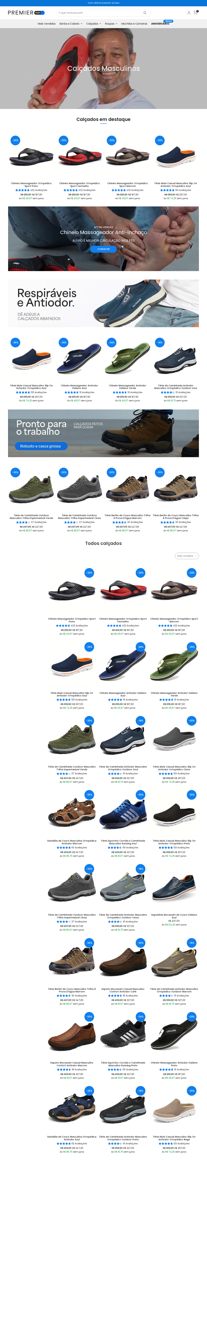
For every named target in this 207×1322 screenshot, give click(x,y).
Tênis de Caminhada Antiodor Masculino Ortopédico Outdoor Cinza (123, 916)
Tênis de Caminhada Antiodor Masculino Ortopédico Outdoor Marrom (174, 990)
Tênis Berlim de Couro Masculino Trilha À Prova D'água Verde (72, 1286)
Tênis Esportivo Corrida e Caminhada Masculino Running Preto (123, 1064)
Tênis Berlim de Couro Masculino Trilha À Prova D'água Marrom (127, 517)
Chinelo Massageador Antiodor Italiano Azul (79, 387)
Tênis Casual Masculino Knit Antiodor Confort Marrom (174, 1212)
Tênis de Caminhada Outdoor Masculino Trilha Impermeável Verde (31, 517)
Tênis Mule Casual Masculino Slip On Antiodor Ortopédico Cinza (174, 768)
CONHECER (103, 249)
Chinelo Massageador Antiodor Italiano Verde (127, 387)
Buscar (145, 13)
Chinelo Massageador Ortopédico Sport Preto (31, 185)
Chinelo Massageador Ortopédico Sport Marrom (127, 185)
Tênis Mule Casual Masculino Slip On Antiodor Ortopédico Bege (174, 1138)
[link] (103, 68)
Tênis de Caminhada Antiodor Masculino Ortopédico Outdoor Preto (123, 1138)
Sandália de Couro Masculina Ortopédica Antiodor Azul (71, 1138)
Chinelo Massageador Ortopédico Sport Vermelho (79, 185)
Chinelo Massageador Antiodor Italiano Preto (174, 1064)
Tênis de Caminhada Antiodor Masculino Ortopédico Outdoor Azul (175, 387)
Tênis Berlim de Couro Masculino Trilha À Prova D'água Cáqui (176, 517)
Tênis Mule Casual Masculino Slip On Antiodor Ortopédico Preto (174, 842)
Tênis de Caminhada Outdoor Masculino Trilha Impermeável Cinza (79, 517)
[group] (31, 190)
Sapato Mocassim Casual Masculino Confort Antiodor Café (122, 990)
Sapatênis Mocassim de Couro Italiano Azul (174, 916)
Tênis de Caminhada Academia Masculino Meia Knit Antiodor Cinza (174, 1286)
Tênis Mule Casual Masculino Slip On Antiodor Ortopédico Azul (175, 185)
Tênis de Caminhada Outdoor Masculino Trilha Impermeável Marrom (123, 1212)
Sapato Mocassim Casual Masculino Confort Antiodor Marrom (71, 1064)
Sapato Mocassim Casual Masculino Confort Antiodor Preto (122, 1286)
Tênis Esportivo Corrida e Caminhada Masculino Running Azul (123, 842)
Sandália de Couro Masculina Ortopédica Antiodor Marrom (71, 842)
